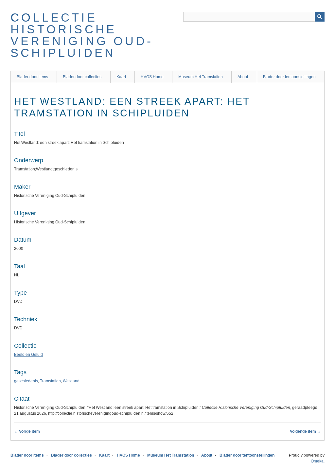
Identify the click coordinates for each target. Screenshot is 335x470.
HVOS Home (152, 77)
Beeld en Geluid (28, 354)
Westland (71, 381)
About (243, 77)
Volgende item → (305, 431)
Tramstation (50, 381)
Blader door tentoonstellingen (289, 77)
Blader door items (32, 77)
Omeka (317, 461)
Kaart (121, 77)
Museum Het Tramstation (200, 77)
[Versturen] (320, 17)
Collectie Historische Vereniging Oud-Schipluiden (81, 35)
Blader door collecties (82, 77)
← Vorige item (27, 431)
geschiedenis (26, 381)
